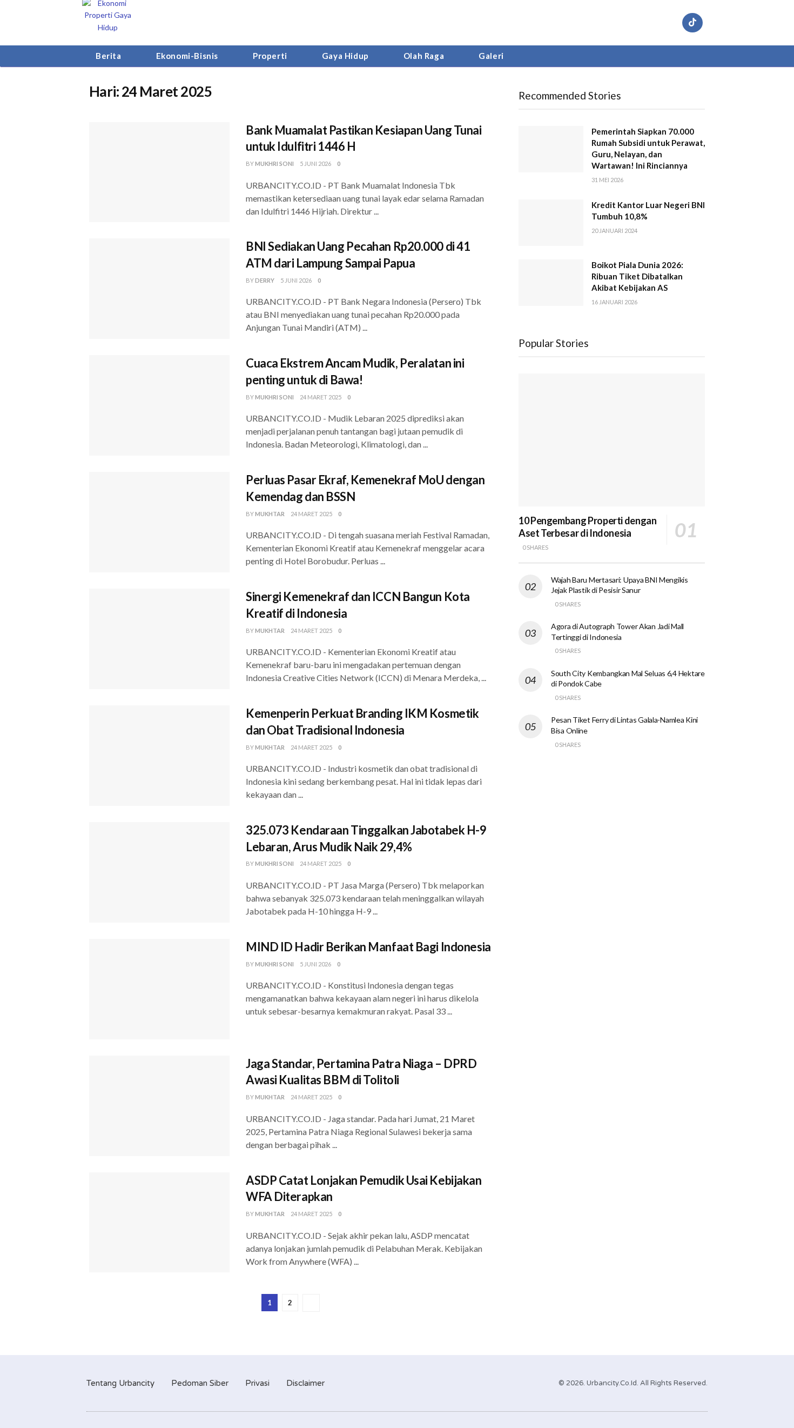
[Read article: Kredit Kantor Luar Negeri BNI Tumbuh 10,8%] (551, 222)
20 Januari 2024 (614, 230)
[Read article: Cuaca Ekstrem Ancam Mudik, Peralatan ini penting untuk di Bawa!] (159, 405)
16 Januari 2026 (614, 301)
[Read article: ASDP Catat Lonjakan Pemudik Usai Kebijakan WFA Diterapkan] (159, 1222)
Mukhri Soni (274, 163)
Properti (270, 56)
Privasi (257, 1383)
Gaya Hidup (345, 56)
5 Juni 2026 (315, 163)
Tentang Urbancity (120, 1383)
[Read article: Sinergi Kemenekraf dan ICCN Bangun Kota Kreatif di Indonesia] (159, 639)
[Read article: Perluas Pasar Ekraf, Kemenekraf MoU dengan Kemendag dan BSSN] (159, 522)
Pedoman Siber (199, 1383)
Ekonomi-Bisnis (187, 56)
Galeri (491, 56)
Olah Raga (423, 56)
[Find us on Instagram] (640, 23)
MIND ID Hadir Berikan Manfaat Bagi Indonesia (368, 946)
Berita (109, 56)
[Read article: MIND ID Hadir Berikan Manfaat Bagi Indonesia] (159, 989)
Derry (264, 280)
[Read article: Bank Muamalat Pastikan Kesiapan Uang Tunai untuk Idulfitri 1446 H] (159, 172)
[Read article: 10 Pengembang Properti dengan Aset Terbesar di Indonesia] (612, 440)
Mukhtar (270, 513)
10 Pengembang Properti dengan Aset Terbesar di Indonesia (588, 527)
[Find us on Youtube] (666, 23)
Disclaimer (305, 1383)
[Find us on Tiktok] (692, 22)
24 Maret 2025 (320, 397)
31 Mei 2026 (607, 179)
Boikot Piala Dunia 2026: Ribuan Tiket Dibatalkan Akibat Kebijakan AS (637, 276)
